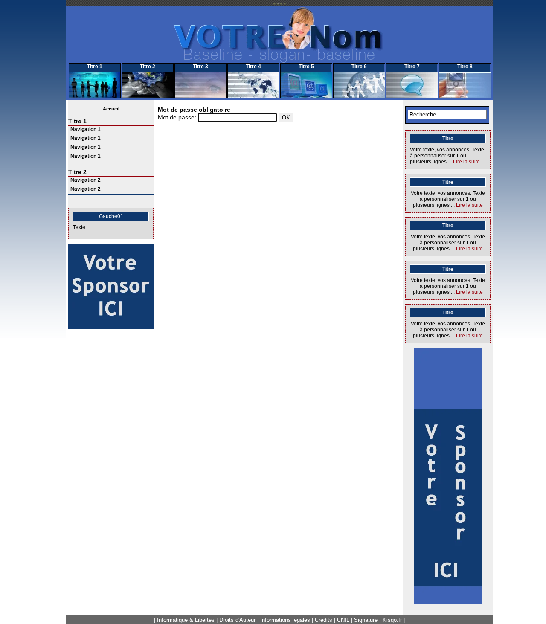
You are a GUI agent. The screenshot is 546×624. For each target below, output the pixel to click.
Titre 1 (94, 67)
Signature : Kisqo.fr (378, 620)
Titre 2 (147, 67)
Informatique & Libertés (186, 620)
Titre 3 (200, 67)
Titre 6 (359, 67)
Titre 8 (465, 67)
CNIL (343, 620)
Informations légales (285, 620)
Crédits (323, 620)
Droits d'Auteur (237, 620)
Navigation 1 (85, 129)
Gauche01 (111, 216)
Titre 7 (412, 67)
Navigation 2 (85, 180)
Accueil (111, 108)
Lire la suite (466, 162)
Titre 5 (306, 67)
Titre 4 (253, 67)
